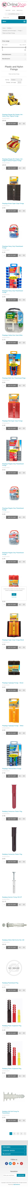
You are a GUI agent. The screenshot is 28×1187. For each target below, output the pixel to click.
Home (4, 28)
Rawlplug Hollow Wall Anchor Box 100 (13, 940)
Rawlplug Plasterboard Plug (10, 983)
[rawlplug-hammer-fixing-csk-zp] (14, 882)
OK (14, 594)
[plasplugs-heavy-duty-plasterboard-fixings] (14, 231)
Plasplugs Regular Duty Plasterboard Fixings (13, 464)
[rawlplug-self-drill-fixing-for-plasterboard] (14, 1096)
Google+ (21, 1163)
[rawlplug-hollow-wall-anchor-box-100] (14, 925)
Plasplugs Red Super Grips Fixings (12, 421)
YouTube (17, 1163)
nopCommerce (16, 1184)
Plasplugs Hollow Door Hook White (12, 335)
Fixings (20, 30)
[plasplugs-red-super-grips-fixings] (14, 406)
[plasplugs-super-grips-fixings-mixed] (14, 625)
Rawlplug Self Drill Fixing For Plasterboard (10, 1112)
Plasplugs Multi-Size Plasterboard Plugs (14, 378)
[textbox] (10, 17)
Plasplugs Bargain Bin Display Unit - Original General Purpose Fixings (12, 159)
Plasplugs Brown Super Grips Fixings (13, 203)
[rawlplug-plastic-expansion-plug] (14, 1010)
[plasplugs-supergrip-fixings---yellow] (14, 710)
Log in (13, 10)
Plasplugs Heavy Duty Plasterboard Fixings (12, 247)
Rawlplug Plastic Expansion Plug (11, 1025)
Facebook (6, 1163)
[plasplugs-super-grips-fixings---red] (14, 582)
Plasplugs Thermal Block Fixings (11, 768)
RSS (14, 1163)
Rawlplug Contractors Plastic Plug (12, 811)
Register (8, 10)
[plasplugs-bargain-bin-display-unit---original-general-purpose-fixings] (14, 144)
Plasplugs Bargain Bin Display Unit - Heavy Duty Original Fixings (12, 115)
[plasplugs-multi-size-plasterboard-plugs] (14, 363)
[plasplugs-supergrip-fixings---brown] (14, 668)
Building (9, 28)
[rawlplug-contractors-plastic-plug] (14, 796)
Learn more (14, 597)
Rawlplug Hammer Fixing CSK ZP (12, 897)
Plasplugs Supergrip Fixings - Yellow (12, 725)
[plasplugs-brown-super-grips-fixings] (14, 188)
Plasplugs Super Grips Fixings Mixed (13, 640)
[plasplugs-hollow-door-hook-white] (14, 320)
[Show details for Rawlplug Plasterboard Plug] (14, 968)
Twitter (10, 1163)
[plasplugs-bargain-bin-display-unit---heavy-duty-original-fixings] (14, 99)
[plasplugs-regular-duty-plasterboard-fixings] (14, 449)
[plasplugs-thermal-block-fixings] (14, 753)
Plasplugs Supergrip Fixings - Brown (12, 683)
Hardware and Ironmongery (9, 30)
